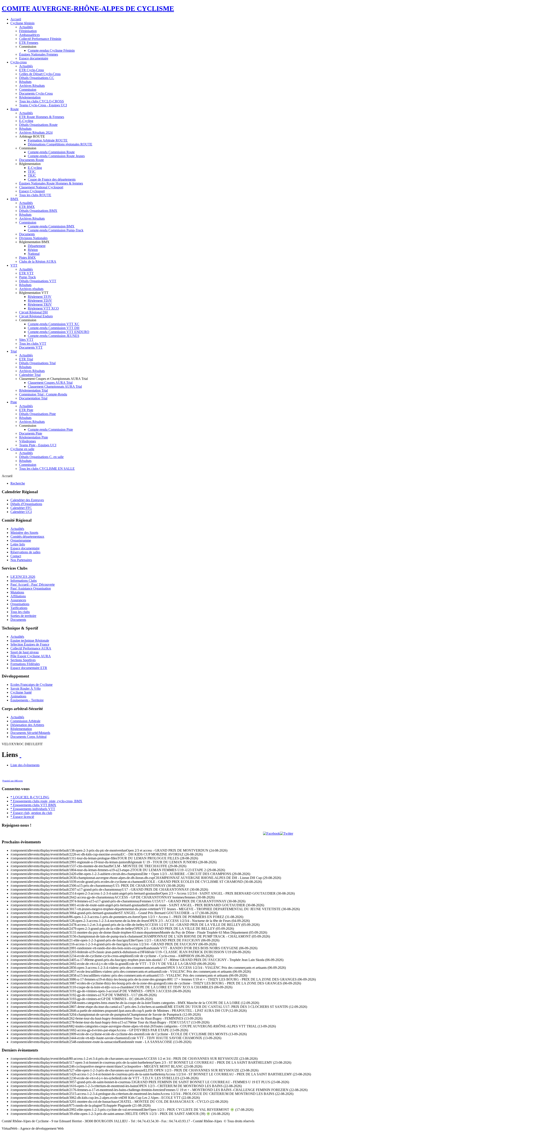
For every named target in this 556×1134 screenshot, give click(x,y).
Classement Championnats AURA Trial (55, 386)
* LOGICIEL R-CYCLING (29, 797)
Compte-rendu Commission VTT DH (53, 328)
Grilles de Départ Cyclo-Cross (40, 74)
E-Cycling (26, 121)
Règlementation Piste (33, 437)
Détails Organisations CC (36, 78)
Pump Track (27, 277)
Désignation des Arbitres (27, 725)
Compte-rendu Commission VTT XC (53, 324)
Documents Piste (30, 433)
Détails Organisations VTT (37, 281)
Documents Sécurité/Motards (30, 733)
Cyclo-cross (18, 62)
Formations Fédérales (25, 664)
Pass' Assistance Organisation (30, 588)
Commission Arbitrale (25, 721)
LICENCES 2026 (22, 577)
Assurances (18, 600)
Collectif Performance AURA (30, 648)
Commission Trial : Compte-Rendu (43, 394)
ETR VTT (26, 273)
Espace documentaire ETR (28, 668)
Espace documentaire (33, 58)
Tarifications (18, 608)
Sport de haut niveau (24, 652)
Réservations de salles (25, 552)
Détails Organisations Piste (37, 414)
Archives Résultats (32, 85)
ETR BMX (27, 207)
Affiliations (18, 596)
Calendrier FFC (21, 508)
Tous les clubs (20, 612)
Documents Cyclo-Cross (36, 93)
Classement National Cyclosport (41, 187)
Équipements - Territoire (27, 700)
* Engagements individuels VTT (32, 809)
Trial (13, 351)
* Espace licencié (22, 817)
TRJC (32, 175)
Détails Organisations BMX (38, 211)
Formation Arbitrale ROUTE (48, 140)
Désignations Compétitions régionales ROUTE (60, 144)
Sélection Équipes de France (29, 644)
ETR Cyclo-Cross (31, 70)
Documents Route (31, 160)
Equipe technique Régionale (29, 640)
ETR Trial (26, 359)
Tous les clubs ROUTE (35, 195)
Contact (15, 556)
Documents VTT (31, 347)
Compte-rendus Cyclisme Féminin (51, 50)
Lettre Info (17, 544)
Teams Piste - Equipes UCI (37, 445)
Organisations (19, 604)
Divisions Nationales (33, 238)
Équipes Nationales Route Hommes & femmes (51, 183)
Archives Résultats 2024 (36, 132)
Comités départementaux (27, 536)
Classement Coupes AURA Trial (50, 382)
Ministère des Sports (24, 532)
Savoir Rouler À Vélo (25, 688)
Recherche (17, 483)
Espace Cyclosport (32, 191)
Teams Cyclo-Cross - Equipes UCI (43, 105)
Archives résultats (31, 289)
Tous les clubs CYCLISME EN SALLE (47, 468)
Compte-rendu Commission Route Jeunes (56, 156)
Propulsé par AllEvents (12, 781)
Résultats (25, 82)
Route (14, 109)
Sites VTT (26, 339)
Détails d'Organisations (26, 504)
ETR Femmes (28, 43)
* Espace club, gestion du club (31, 813)
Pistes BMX (27, 257)
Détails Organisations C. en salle (41, 457)
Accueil (15, 19)
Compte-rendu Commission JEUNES (53, 336)
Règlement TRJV (40, 304)
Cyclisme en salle (22, 449)
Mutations (17, 592)
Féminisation (28, 31)
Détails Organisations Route (38, 125)
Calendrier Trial (30, 375)
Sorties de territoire (23, 616)
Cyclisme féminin (22, 23)
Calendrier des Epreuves (27, 500)
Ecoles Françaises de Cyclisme (31, 684)
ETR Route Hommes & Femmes (41, 117)
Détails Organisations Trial (37, 363)
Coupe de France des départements (52, 179)
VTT (13, 265)
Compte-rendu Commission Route (51, 152)
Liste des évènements (25, 765)
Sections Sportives (23, 660)
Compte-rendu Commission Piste (50, 429)
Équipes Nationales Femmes (38, 54)
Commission (27, 89)
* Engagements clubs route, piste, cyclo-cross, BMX (46, 801)
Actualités (26, 27)
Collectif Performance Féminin (40, 39)
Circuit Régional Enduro (36, 316)
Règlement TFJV (39, 296)
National (34, 253)
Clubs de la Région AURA (37, 261)
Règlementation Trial (33, 390)
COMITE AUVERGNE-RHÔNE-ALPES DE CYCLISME (88, 8)
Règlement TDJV (40, 300)
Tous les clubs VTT (32, 343)
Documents (27, 234)
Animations (18, 696)
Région (33, 250)
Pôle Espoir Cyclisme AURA (30, 656)
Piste (13, 402)
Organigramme (20, 540)
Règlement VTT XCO (43, 308)
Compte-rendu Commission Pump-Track (55, 230)
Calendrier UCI (21, 512)
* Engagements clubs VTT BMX (33, 805)
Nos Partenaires (21, 560)
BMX (14, 199)
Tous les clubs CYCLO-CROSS (41, 101)
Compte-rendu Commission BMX (51, 226)
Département (36, 246)
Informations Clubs (23, 580)
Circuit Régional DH (33, 312)
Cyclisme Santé (21, 692)
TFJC (32, 171)
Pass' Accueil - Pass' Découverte (32, 584)
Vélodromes (27, 441)
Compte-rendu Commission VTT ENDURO (58, 332)
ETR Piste (26, 410)
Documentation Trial (33, 398)
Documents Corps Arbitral (28, 736)
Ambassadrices (29, 35)
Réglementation (30, 97)
